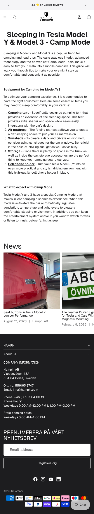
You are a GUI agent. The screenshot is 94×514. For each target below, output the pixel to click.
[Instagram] (43, 479)
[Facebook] (35, 479)
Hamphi (18, 491)
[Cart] (89, 17)
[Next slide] (86, 5)
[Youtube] (51, 479)
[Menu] (5, 17)
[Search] (14, 17)
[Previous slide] (8, 5)
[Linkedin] (58, 479)
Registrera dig (47, 463)
